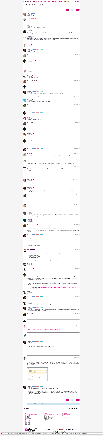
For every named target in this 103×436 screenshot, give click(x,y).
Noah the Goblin (30, 60)
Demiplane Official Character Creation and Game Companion (51, 414)
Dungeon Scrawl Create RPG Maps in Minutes (66, 414)
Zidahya (29, 122)
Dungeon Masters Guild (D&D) (66, 418)
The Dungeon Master (31, 224)
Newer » (77, 9)
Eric (28, 160)
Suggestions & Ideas (36, 6)
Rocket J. (29, 313)
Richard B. (29, 75)
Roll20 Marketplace (28, 417)
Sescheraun (29, 179)
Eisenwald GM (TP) (31, 80)
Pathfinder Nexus (46, 415)
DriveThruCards (27, 423)
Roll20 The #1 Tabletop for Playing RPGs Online (31, 414)
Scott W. (29, 54)
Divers (28, 36)
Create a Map (64, 415)
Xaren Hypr (29, 212)
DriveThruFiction (27, 422)
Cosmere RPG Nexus (46, 419)
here (86, 433)
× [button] (97, 433)
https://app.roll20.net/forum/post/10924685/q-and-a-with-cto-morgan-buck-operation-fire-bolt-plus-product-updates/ (43, 329)
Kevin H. (29, 99)
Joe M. (28, 44)
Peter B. (29, 13)
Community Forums (30, 6)
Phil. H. (28, 18)
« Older (68, 9)
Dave (28, 166)
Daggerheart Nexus (46, 416)
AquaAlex (29, 49)
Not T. (28, 128)
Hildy (28, 205)
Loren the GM (30, 334)
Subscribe (66, 1)
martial (28, 117)
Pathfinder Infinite (64, 419)
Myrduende (29, 268)
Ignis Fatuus (29, 133)
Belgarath (29, 104)
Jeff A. (29, 170)
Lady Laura (29, 30)
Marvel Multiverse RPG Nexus (48, 418)
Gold (28, 249)
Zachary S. (29, 302)
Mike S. (28, 321)
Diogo (28, 219)
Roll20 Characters (27, 416)
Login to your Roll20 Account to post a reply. (36, 403)
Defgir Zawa (30, 187)
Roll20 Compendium (28, 418)
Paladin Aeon (30, 263)
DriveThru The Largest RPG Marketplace (29, 420)
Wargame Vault (27, 424)
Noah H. (29, 86)
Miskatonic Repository (65, 421)
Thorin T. (29, 25)
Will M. (28, 357)
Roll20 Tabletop (27, 415)
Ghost (28, 291)
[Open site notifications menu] (75, 1)
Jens (28, 70)
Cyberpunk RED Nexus (47, 420)
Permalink (28, 14)
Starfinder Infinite (64, 420)
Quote (31, 14)
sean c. (28, 140)
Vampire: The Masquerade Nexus (48, 417)
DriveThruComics (27, 421)
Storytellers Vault (64, 422)
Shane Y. (29, 195)
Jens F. (28, 153)
